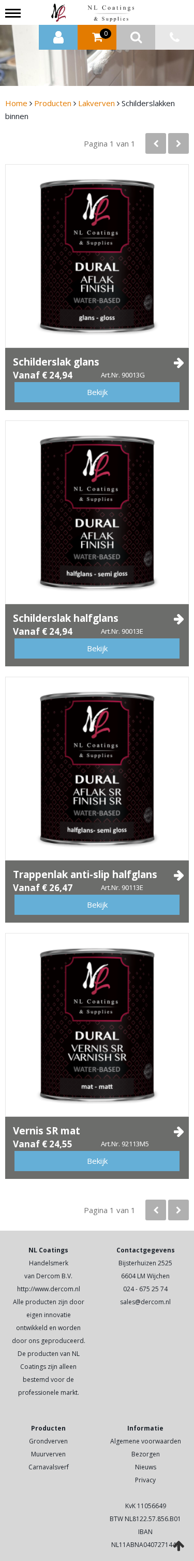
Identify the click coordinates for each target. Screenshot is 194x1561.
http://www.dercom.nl (48, 1289)
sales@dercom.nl (145, 1301)
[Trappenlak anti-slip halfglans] (97, 768)
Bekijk (97, 392)
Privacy (145, 1480)
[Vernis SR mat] (97, 1025)
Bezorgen (145, 1454)
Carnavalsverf (48, 1467)
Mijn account (58, 37)
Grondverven (48, 1441)
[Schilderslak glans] (97, 256)
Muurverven (48, 1454)
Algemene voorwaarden (145, 1441)
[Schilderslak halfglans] (97, 512)
